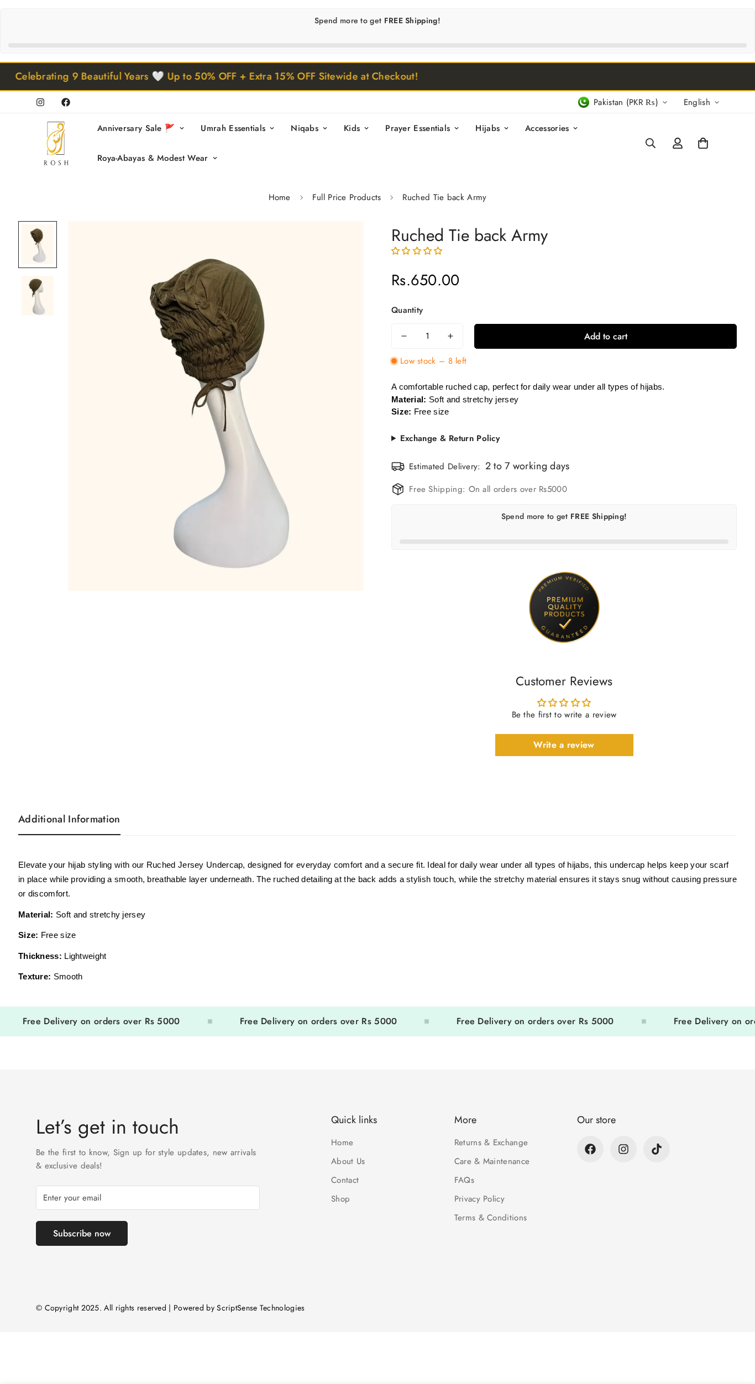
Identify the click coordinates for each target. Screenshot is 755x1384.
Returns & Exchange (491, 1142)
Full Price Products (346, 197)
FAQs (464, 1180)
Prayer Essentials (417, 128)
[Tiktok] (656, 1149)
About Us (348, 1161)
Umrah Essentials (233, 128)
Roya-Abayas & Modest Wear (152, 158)
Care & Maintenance (491, 1161)
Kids (352, 128)
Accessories (547, 128)
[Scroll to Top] (733, 1323)
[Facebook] (65, 102)
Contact (345, 1180)
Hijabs (487, 128)
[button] (703, 143)
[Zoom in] (340, 244)
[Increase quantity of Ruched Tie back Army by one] (450, 336)
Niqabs (304, 128)
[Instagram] (40, 102)
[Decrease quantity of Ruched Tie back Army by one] (404, 336)
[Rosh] (58, 143)
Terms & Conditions (490, 1218)
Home (280, 197)
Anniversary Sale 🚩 (136, 128)
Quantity (407, 310)
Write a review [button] (563, 744)
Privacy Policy (479, 1199)
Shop (340, 1199)
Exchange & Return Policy (450, 438)
